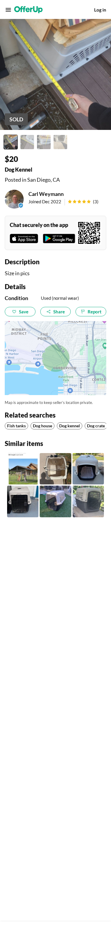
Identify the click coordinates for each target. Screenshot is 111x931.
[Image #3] (44, 142)
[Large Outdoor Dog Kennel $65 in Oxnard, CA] (22, 468)
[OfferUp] (28, 9)
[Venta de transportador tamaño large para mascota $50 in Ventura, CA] (55, 501)
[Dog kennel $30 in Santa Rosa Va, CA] (88, 501)
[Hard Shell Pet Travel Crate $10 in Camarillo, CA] (22, 501)
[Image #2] (27, 142)
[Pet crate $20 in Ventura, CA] (88, 468)
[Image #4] (60, 142)
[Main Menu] (8, 9)
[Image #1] (11, 142)
